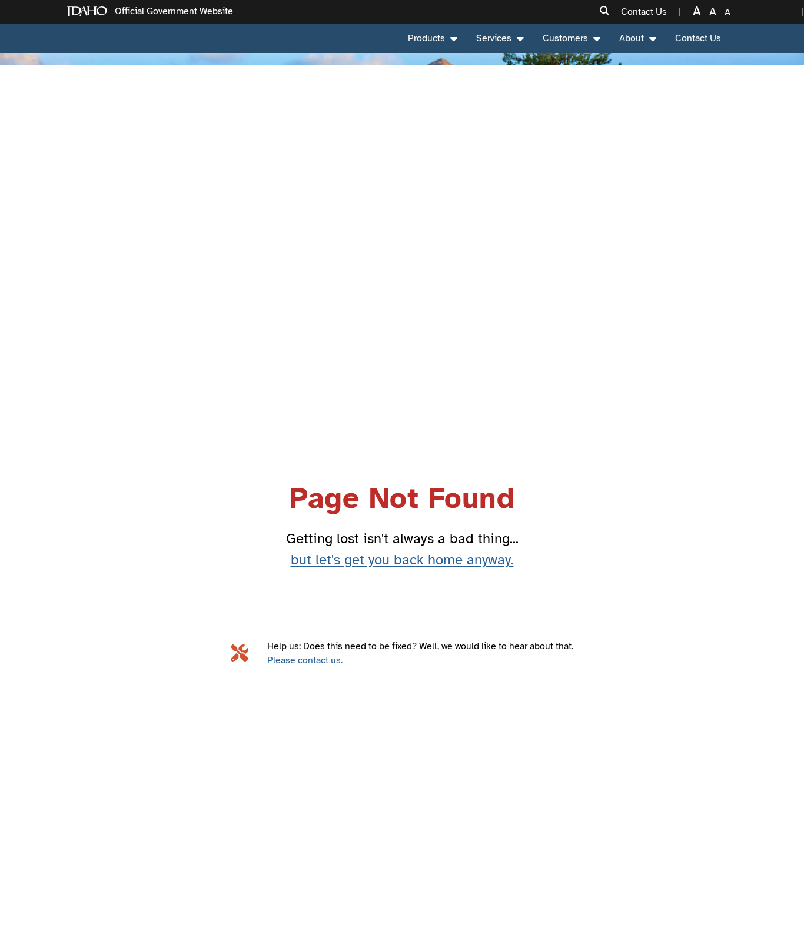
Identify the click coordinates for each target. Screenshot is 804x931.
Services (493, 38)
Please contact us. (305, 660)
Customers (565, 38)
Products (426, 38)
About (631, 38)
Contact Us (698, 38)
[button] (604, 11)
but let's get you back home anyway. (402, 559)
